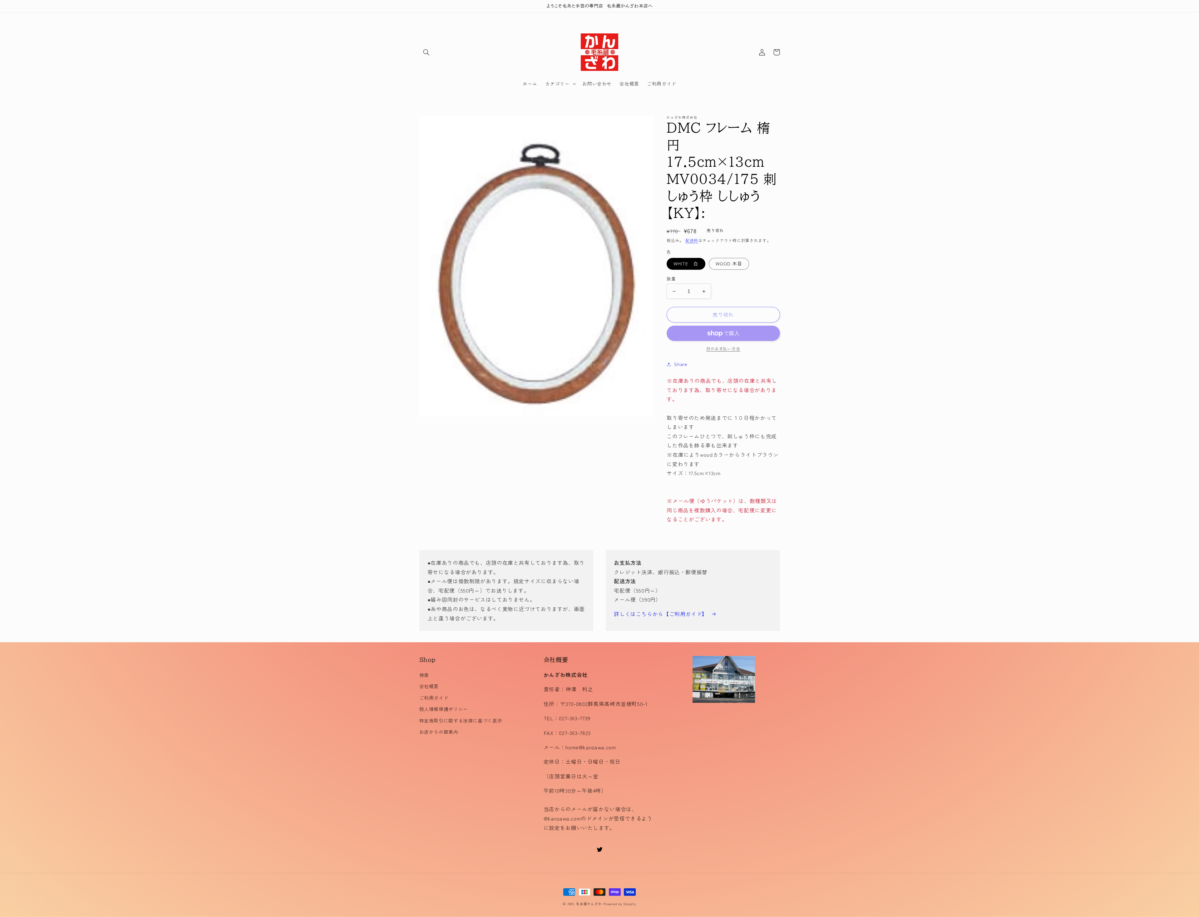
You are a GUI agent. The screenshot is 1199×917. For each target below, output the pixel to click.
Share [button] (680, 364)
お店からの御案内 (438, 731)
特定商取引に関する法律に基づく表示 (460, 720)
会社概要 (429, 686)
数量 (671, 278)
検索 (424, 675)
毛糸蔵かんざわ (589, 903)
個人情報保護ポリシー (443, 709)
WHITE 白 (686, 263)
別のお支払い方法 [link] (723, 349)
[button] (426, 52)
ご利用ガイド (434, 697)
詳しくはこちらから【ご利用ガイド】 (661, 614)
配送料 (691, 240)
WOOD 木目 (729, 263)
